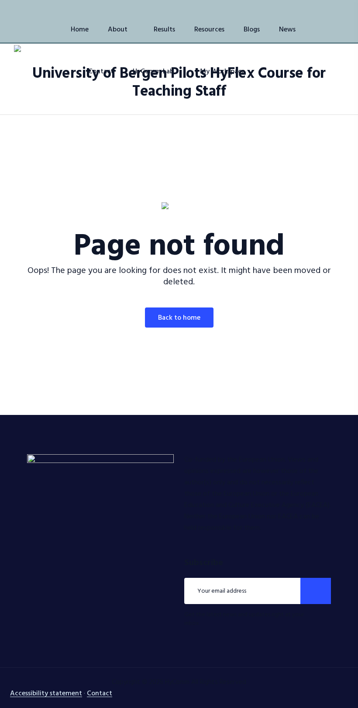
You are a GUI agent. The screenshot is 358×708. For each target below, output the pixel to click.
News (287, 29)
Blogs (252, 29)
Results (164, 29)
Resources (209, 29)
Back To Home (179, 318)
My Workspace (222, 71)
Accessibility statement (46, 693)
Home (80, 29)
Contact (101, 71)
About (117, 29)
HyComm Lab (153, 71)
